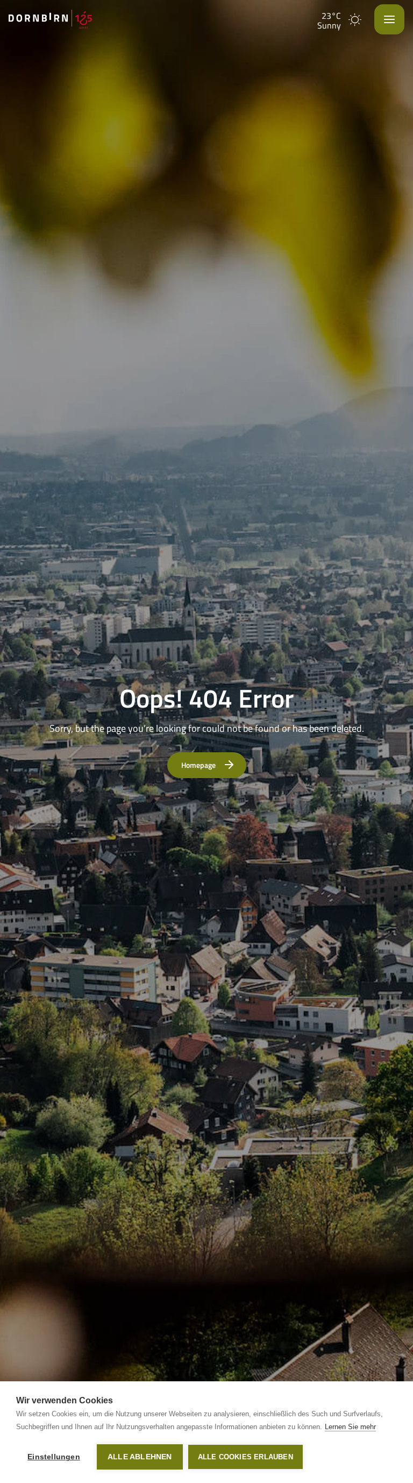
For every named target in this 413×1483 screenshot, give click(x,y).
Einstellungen (53, 1457)
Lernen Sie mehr (350, 1427)
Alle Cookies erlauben (245, 1457)
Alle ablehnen (140, 1457)
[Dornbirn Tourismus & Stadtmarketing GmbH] (50, 19)
